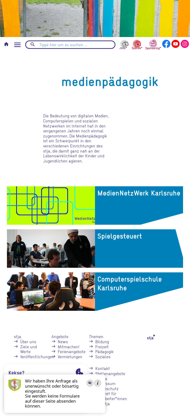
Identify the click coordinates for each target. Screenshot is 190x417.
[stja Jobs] (124, 43)
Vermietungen (70, 356)
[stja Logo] (147, 337)
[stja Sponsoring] (153, 44)
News (63, 341)
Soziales (103, 356)
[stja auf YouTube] (175, 43)
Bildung (102, 341)
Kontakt (102, 368)
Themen (96, 336)
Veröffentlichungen (37, 356)
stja (17, 336)
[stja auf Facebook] (166, 43)
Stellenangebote (110, 373)
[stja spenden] (137, 44)
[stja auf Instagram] (185, 43)
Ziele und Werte (28, 349)
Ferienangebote (72, 351)
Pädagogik (104, 351)
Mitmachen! (68, 346)
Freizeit (102, 346)
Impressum (105, 383)
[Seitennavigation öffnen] (17, 44)
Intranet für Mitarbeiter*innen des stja (111, 398)
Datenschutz (107, 388)
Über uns (28, 341)
